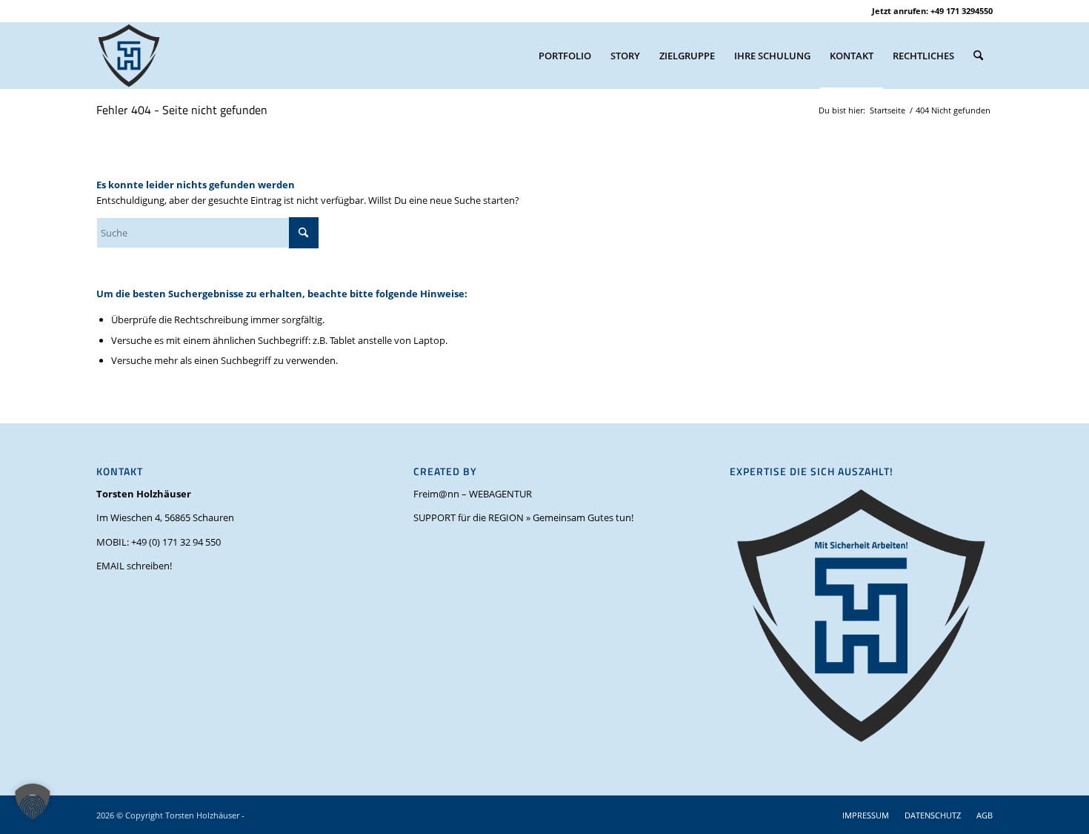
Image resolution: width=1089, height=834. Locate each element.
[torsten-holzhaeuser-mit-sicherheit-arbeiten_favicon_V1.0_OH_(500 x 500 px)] (128, 55)
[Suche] (978, 55)
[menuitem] (565, 55)
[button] (32, 801)
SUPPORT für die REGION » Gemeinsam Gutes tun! (523, 517)
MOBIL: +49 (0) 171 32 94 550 (158, 542)
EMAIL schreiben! (134, 565)
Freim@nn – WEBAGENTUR (472, 493)
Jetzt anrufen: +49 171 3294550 (932, 10)
